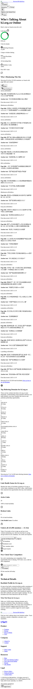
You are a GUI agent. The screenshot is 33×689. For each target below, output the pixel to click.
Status (6, 651)
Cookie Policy (8, 674)
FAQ (5, 634)
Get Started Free (10, 12)
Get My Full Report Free (7, 538)
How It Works (8, 632)
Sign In (3, 12)
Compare (6, 568)
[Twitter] (2, 622)
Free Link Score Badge (10, 661)
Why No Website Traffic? (11, 659)
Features (6, 629)
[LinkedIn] (4, 622)
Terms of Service (9, 673)
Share (5, 86)
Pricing (12, 7)
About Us (7, 641)
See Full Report (7, 89)
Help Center (7, 649)
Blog (5, 658)
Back (5, 15)
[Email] (6, 622)
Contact (6, 642)
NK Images (7, 664)
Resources (4, 7)
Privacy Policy (8, 671)
